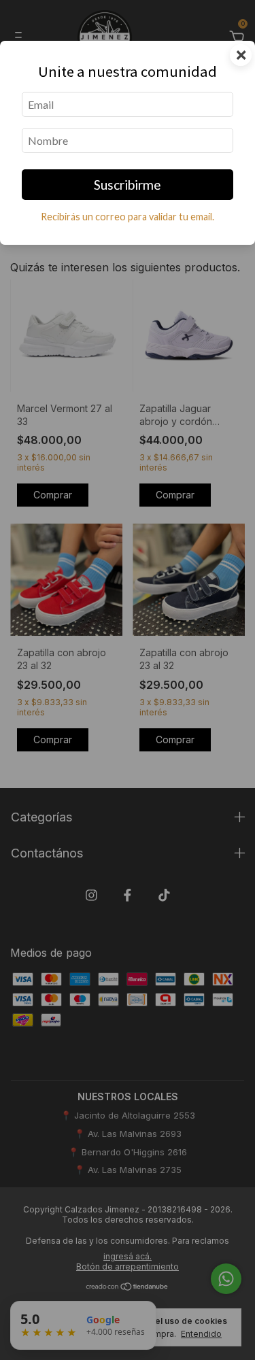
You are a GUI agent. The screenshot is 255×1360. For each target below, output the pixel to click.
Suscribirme (127, 184)
